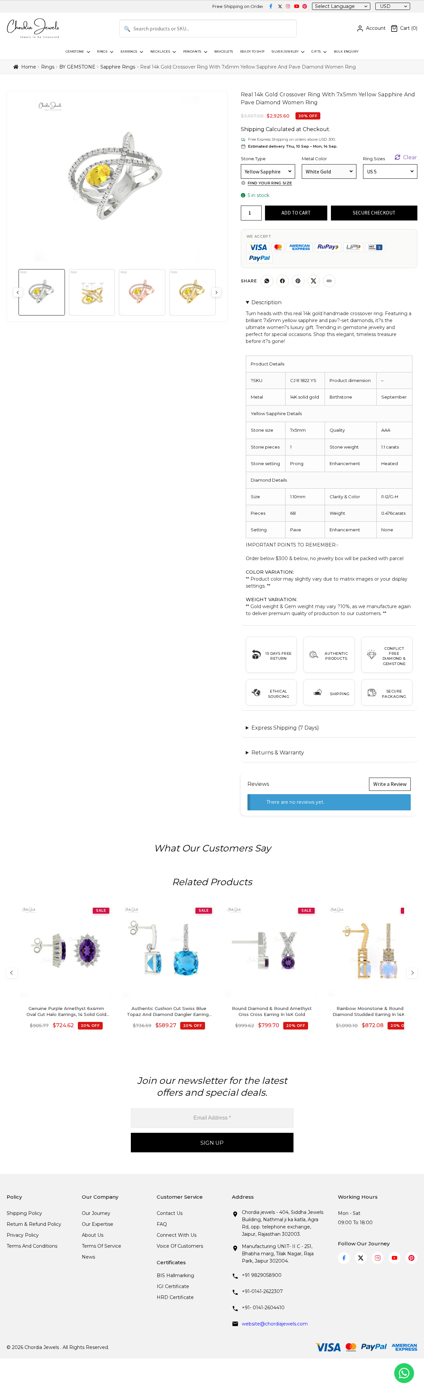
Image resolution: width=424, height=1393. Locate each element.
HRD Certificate (175, 1297)
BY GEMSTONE (77, 67)
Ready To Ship (252, 51)
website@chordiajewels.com (275, 1324)
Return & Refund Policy (34, 1224)
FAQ (162, 1224)
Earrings (129, 51)
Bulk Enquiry (346, 51)
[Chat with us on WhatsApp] (404, 1373)
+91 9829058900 (262, 1275)
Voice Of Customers (180, 1246)
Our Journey (96, 1213)
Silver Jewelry (285, 51)
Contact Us (170, 1213)
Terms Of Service (101, 1246)
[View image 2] (92, 292)
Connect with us (176, 1235)
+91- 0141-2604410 (263, 1308)
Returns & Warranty (277, 752)
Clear (410, 157)
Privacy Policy (23, 1235)
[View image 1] (42, 292)
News (88, 1257)
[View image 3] (142, 292)
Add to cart (296, 213)
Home (28, 67)
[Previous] (12, 973)
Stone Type (253, 158)
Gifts (316, 51)
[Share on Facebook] (282, 281)
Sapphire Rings (117, 67)
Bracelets (223, 51)
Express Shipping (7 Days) (285, 728)
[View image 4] (192, 292)
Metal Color (314, 158)
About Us (92, 1235)
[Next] (412, 973)
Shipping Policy (24, 1213)
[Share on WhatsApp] (267, 281)
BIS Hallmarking (175, 1275)
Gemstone (75, 51)
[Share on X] (313, 281)
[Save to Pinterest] (298, 281)
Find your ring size (270, 183)
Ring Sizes (374, 158)
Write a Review (389, 784)
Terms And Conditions (32, 1246)
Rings (102, 51)
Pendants (192, 51)
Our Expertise (97, 1224)
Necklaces (160, 51)
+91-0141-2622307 (262, 1291)
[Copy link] (329, 281)
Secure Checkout (374, 213)
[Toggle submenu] (87, 52)
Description (266, 302)
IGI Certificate (173, 1286)
